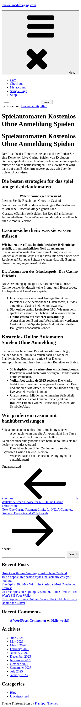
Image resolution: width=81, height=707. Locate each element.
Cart (13, 80)
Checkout (16, 83)
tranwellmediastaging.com (19, 5)
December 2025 (20, 656)
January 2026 (19, 652)
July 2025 (16, 671)
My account (18, 87)
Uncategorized (19, 696)
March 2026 (18, 645)
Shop (13, 95)
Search (6, 549)
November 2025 (20, 660)
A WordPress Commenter (28, 620)
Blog (13, 692)
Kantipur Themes (46, 703)
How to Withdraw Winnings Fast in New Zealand (34, 573)
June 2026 (16, 638)
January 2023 (19, 675)
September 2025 (20, 667)
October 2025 (19, 664)
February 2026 (19, 649)
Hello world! (60, 620)
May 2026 (16, 641)
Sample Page (18, 91)
